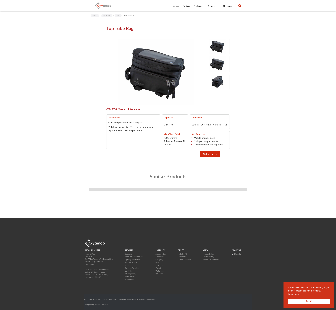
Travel (158, 268)
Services (186, 6)
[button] (199, 5)
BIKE (118, 15)
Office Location (184, 259)
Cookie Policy (208, 257)
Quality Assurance (132, 259)
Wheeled (159, 274)
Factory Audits (131, 262)
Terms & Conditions (211, 259)
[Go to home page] (95, 243)
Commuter (160, 257)
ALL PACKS (106, 15)
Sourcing (128, 254)
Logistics (128, 271)
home (95, 15)
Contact (211, 6)
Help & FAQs (183, 254)
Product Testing (132, 268)
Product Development (134, 257)
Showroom (228, 6)
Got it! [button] (309, 301)
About (176, 6)
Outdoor (159, 265)
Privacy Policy (208, 254)
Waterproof (160, 271)
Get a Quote (210, 154)
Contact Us (182, 257)
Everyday (159, 259)
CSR (127, 265)
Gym (157, 262)
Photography (130, 274)
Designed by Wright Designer (96, 304)
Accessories (161, 254)
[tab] (217, 46)
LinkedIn (237, 254)
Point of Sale (130, 276)
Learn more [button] (293, 294)
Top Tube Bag (129, 15)
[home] (103, 5)
